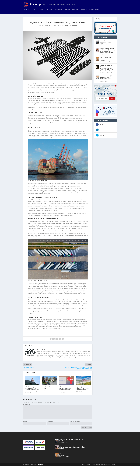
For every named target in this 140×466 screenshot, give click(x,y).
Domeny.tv (112, 86)
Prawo (49, 9)
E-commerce (41, 9)
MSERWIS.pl (40, 464)
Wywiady (84, 9)
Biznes (34, 9)
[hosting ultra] (105, 110)
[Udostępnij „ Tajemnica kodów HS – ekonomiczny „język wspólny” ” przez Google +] (57, 339)
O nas (79, 464)
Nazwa (25, 421)
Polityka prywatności (106, 464)
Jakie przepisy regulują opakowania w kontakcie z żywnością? (107, 59)
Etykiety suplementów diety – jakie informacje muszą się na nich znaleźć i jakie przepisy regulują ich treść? (107, 50)
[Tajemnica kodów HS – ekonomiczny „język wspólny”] (57, 55)
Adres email (50, 421)
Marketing (75, 9)
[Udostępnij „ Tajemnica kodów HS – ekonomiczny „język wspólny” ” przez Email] (63, 339)
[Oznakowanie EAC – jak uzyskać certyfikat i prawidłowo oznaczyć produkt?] (97, 77)
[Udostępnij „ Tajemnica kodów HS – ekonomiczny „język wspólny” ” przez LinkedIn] (60, 339)
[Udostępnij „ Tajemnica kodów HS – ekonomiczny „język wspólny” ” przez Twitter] (54, 339)
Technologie (58, 9)
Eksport (27, 9)
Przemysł (67, 9)
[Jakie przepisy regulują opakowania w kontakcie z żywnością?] (97, 59)
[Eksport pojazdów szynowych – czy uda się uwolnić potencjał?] (83, 380)
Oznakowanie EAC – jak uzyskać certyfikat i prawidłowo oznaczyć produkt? (106, 78)
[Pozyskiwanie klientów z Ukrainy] (49, 380)
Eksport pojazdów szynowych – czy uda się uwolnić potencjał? (82, 388)
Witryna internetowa (75, 421)
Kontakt (114, 464)
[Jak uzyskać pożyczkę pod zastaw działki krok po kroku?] (97, 42)
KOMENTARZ (26, 404)
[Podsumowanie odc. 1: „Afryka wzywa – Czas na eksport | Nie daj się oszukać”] (66, 380)
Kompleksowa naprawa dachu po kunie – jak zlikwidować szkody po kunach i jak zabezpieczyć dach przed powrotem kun (107, 68)
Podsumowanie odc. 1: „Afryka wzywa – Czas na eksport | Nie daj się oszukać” (65, 389)
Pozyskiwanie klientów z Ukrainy (48, 387)
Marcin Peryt (49, 25)
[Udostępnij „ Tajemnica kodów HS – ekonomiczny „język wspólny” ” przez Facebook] (51, 339)
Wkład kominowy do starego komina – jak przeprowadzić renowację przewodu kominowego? (32, 389)
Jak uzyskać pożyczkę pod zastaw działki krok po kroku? (106, 42)
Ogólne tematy (94, 9)
